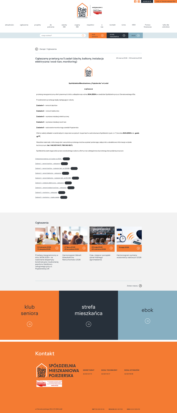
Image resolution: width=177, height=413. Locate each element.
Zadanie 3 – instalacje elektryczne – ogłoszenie (49, 183)
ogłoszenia (24, 25)
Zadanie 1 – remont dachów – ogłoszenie (47, 163)
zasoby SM (64, 26)
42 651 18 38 (128, 374)
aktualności (9, 25)
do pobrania (50, 26)
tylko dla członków (166, 26)
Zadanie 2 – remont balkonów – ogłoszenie (48, 173)
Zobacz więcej (132, 286)
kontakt (113, 25)
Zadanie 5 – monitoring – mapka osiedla (47, 197)
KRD (134, 25)
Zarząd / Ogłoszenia (48, 49)
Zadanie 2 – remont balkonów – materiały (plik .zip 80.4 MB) (53, 178)
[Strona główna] (90, 11)
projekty (37, 25)
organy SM (77, 26)
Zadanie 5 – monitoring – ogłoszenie (46, 192)
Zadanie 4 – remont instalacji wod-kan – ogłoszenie (50, 188)
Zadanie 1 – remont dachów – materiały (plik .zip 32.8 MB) (52, 168)
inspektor (90, 25)
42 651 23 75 (87, 374)
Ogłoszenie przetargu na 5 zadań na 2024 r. (48, 159)
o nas (102, 26)
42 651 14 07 (105, 374)
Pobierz (66, 159)
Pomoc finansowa (147, 26)
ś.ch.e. (124, 25)
